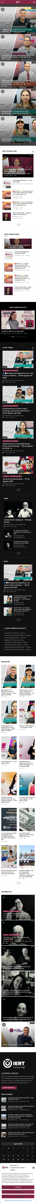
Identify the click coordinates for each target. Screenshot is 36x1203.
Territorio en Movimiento (16, 476)
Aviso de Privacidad (20, 1200)
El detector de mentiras (15, 167)
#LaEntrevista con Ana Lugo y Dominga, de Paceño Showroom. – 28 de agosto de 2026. (17, 140)
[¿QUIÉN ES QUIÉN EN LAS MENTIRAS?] (18, 319)
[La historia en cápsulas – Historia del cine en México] (18, 1034)
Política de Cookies (9, 1200)
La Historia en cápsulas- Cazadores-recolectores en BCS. (22, 532)
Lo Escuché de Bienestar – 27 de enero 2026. (22, 181)
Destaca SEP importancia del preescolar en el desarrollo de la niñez (9, 872)
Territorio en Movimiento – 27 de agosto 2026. (16, 480)
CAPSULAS (7, 167)
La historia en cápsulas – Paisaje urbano (17, 521)
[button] (33, 1168)
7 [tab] (19, 336)
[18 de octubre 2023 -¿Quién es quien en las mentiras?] (7, 217)
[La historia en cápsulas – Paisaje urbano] (18, 907)
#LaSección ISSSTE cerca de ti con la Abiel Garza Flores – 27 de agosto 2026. (16, 81)
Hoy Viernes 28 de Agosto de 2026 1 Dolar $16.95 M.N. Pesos (26, 834)
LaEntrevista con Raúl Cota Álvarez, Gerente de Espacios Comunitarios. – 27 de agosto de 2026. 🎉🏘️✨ (18, 57)
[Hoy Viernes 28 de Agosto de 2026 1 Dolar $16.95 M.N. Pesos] (27, 819)
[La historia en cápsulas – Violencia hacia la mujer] (8, 545)
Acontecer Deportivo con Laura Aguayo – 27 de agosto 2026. (27, 799)
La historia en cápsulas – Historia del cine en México (18, 1044)
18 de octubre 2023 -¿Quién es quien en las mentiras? (22, 213)
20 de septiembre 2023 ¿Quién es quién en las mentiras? (17, 170)
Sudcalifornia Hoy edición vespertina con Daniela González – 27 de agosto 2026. (9, 800)
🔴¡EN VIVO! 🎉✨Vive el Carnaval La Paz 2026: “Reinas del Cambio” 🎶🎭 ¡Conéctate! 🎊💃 (23, 192)
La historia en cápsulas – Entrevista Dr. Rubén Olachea (16, 993)
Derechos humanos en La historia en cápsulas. (15, 1018)
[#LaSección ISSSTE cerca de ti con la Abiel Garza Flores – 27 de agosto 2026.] (18, 74)
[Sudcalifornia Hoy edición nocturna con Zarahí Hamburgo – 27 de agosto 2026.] (27, 748)
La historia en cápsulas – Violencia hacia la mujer (21, 542)
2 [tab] (11, 336)
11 (8, 1160)
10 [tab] (24, 336)
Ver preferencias (18, 1196)
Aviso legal (29, 1200)
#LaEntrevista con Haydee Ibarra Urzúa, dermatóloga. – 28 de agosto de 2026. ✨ (16, 112)
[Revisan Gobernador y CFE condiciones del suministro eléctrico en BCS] (3, 1134)
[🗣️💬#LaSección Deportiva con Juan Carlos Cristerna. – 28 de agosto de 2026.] (18, 20)
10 (3, 1160)
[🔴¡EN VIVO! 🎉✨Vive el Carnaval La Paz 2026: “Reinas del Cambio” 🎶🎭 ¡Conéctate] (7, 195)
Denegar (18, 1192)
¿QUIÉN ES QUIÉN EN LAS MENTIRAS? (12, 331)
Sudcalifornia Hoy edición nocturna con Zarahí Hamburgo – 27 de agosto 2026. (26, 764)
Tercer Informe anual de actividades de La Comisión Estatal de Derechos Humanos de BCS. (8, 836)
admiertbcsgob (7, 84)
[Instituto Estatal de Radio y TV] (18, 2)
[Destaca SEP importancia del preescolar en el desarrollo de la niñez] (9, 856)
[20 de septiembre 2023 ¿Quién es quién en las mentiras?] (18, 165)
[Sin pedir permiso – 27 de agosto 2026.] (9, 748)
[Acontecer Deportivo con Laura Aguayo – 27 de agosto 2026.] (27, 783)
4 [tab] (14, 336)
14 (22, 1160)
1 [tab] (9, 336)
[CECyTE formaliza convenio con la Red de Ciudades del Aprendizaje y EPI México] (3, 1126)
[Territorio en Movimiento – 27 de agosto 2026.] (27, 712)
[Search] (34, 2)
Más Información (8, 1087)
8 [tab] (21, 336)
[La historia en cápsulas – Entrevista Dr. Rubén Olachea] (18, 983)
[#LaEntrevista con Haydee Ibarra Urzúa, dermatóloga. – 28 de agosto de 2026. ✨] (18, 102)
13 (18, 1160)
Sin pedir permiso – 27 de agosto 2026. (9, 762)
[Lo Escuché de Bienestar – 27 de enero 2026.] (7, 184)
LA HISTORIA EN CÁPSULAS (14, 911)
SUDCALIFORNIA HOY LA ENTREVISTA (10, 370)
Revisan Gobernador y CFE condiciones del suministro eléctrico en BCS (21, 1133)
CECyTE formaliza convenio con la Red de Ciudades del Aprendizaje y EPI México (20, 1125)
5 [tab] (16, 336)
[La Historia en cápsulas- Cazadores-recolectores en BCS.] (8, 534)
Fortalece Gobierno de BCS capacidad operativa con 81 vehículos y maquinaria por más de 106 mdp (26, 874)
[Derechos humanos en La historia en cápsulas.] (18, 1009)
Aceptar (18, 1187)
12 (13, 1160)
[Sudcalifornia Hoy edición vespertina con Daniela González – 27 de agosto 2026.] (9, 783)
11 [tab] (26, 336)
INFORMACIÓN (6, 476)
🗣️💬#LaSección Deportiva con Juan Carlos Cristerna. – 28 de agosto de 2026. (17, 31)
